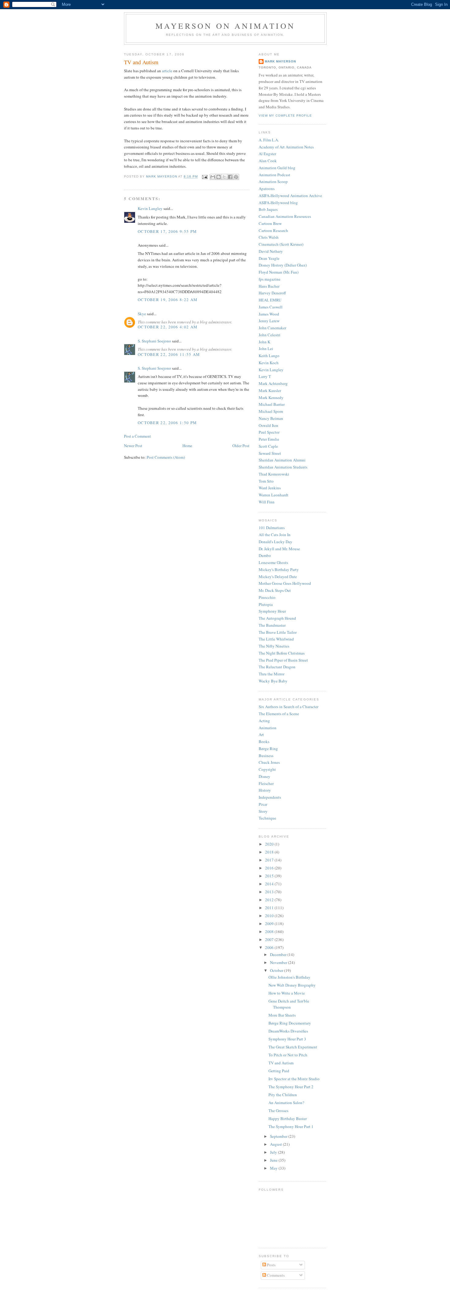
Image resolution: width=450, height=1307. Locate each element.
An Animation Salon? (286, 1102)
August (276, 1144)
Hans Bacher (269, 286)
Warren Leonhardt (273, 495)
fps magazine (269, 279)
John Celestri (269, 335)
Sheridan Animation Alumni (282, 460)
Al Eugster (267, 153)
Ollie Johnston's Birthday (289, 977)
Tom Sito (266, 481)
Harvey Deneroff (272, 293)
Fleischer (266, 783)
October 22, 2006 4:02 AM (167, 327)
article (167, 70)
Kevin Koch (269, 362)
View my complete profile (285, 115)
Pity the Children (282, 1094)
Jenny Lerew (269, 320)
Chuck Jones (269, 762)
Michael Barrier (272, 404)
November (279, 962)
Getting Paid (278, 1071)
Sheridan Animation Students (283, 467)
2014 (270, 884)
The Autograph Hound (277, 618)
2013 (270, 891)
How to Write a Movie (286, 993)
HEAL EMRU (270, 300)
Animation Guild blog (277, 167)
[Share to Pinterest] (236, 177)
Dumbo (265, 555)
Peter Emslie (269, 439)
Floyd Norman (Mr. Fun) (278, 272)
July (274, 1152)
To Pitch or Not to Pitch (287, 1055)
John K (264, 342)
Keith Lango (269, 355)
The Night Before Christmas (282, 653)
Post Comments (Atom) (166, 457)
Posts (271, 1265)
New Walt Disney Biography (292, 985)
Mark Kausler (270, 390)
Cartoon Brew (270, 223)
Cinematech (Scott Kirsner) (281, 244)
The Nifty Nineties (274, 646)
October (277, 970)
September (279, 1136)
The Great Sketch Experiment (292, 1047)
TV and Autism (281, 1063)
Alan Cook (268, 160)
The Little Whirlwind (276, 639)
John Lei (266, 348)
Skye (142, 313)
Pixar (263, 804)
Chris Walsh (269, 237)
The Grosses (278, 1110)
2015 (270, 876)
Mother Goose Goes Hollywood (285, 583)
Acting (264, 720)
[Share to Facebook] (230, 177)
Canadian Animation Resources (285, 216)
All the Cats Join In (275, 534)
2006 (270, 947)
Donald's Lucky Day (275, 541)
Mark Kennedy (271, 397)
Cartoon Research (273, 230)
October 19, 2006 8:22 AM (167, 299)
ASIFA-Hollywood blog (278, 202)
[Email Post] (204, 176)
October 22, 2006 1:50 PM (167, 422)
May (274, 1168)
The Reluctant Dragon (277, 667)
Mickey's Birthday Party (279, 569)
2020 (270, 844)
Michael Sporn (271, 411)
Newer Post (133, 445)
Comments (275, 1275)
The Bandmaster (272, 625)
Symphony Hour (272, 611)
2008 (270, 931)
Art (261, 734)
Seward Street (270, 453)
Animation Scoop (273, 181)
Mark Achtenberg (273, 383)
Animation (267, 727)
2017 (270, 860)
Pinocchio (267, 597)
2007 (270, 939)
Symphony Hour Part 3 (287, 1039)
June (274, 1160)
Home (187, 445)
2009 (270, 923)
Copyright (267, 769)
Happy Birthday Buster (287, 1118)
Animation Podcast (274, 174)
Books (264, 741)
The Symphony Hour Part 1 (290, 1126)
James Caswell (271, 307)
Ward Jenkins (270, 488)
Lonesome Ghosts (273, 562)
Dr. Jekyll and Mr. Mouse (279, 548)
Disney (264, 776)
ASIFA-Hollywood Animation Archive (290, 195)
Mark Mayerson (280, 61)
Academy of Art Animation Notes (286, 147)
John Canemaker (272, 327)
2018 (270, 852)
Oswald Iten (268, 425)
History (265, 790)
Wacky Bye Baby (273, 681)
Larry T (265, 376)
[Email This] (213, 177)
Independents (270, 797)
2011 (270, 907)
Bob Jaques (268, 209)
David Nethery (271, 251)
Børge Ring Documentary (289, 1023)
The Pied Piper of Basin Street (283, 660)
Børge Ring (268, 748)
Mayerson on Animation (225, 26)
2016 (270, 868)
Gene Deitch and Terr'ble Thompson (288, 1004)
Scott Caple (268, 446)
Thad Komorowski (274, 474)
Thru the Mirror (271, 674)
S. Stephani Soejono (154, 341)
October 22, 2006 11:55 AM (169, 354)
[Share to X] (224, 177)
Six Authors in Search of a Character (288, 706)
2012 (270, 899)
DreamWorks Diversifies (288, 1031)
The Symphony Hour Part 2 (290, 1086)
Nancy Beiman (271, 418)
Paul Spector (269, 432)
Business (266, 755)
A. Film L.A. (269, 140)
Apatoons (267, 188)
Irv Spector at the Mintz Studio (294, 1078)
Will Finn (267, 502)
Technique (267, 818)
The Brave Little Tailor (278, 632)
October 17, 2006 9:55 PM (167, 231)
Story (263, 811)
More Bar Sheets (282, 1015)
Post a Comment (137, 436)
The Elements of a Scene (279, 713)
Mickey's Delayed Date (278, 576)
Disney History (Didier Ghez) (283, 265)
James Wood (269, 314)
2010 (270, 915)
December (278, 954)
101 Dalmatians (272, 527)
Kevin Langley (150, 208)
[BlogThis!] (219, 177)
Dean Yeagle (269, 258)
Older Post (240, 445)
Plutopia (266, 604)
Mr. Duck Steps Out (275, 590)
